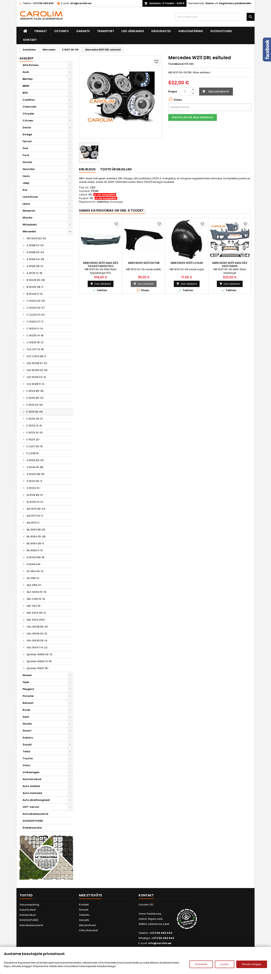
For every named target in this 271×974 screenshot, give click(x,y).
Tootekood (176, 64)
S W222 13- (33, 488)
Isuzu (26, 176)
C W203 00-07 (36, 308)
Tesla (26, 751)
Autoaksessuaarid (35, 814)
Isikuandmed (87, 925)
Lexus (26, 204)
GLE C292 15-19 (36, 599)
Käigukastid (161, 31)
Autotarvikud (32, 779)
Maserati (29, 211)
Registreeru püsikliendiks (235, 3)
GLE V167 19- (34, 606)
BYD (25, 93)
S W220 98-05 (35, 474)
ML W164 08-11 (35, 543)
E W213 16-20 (35, 432)
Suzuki (27, 744)
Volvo (26, 765)
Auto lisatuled (32, 793)
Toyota (28, 758)
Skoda (27, 724)
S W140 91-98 (35, 467)
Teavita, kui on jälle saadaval (192, 117)
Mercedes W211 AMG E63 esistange (229, 264)
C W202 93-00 (36, 301)
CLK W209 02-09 (37, 370)
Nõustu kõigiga (251, 964)
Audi (26, 72)
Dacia (27, 127)
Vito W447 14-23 (37, 647)
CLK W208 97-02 (37, 363)
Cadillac (29, 100)
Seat (26, 717)
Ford (26, 155)
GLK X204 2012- (36, 620)
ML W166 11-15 (35, 550)
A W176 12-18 (34, 273)
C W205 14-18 (35, 335)
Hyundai (29, 169)
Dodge (27, 134)
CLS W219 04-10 (36, 377)
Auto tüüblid (31, 786)
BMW (26, 86)
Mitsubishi (30, 224)
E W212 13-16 (34, 425)
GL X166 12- (33, 578)
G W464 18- (34, 564)
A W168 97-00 (35, 245)
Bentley (28, 79)
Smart (27, 731)
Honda (27, 162)
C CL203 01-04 (36, 315)
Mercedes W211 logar (187, 263)
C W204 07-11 (35, 321)
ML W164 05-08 (36, 536)
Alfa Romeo (31, 65)
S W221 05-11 (34, 481)
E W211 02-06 (35, 405)
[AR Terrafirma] (46, 858)
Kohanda (201, 964)
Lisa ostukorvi (215, 91)
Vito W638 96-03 (37, 627)
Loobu (225, 964)
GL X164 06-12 (35, 571)
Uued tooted (27, 910)
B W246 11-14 (34, 294)
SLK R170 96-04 (36, 509)
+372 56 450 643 (43, 3)
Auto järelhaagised (36, 800)
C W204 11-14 (35, 328)
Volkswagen (31, 772)
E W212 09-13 (35, 419)
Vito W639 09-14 (37, 640)
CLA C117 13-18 (35, 349)
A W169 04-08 (35, 259)
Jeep (26, 183)
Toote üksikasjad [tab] (116, 169)
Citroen (28, 120)
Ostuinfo (61, 31)
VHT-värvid (31, 807)
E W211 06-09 (35, 412)
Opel (26, 682)
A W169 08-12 (35, 266)
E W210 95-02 (35, 398)
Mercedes (29, 231)
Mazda (27, 217)
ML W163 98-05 (36, 529)
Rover (27, 710)
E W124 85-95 (35, 391)
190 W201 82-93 (36, 238)
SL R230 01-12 (35, 502)
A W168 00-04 (35, 252)
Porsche (28, 696)
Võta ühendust (88, 930)
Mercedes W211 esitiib (144, 263)
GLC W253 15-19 (36, 592)
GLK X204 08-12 (36, 613)
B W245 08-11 (35, 287)
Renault (28, 703)
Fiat (25, 148)
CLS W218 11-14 (35, 384)
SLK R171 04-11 (35, 516)
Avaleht (26, 58)
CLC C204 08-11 (36, 356)
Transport (105, 31)
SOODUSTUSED (221, 31)
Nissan (27, 675)
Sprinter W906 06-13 (39, 654)
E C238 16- (33, 453)
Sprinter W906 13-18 (39, 661)
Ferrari (27, 141)
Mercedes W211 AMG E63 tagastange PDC (100, 264)
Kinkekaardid (32, 828)
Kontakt (30, 40)
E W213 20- (33, 439)
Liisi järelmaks (132, 31)
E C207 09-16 (35, 446)
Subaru (28, 737)
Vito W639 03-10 (37, 633)
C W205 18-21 (35, 342)
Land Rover (30, 197)
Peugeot (28, 689)
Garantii (83, 31)
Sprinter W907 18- (38, 668)
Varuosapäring (190, 31)
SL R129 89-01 (35, 495)
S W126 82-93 (35, 460)
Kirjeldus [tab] (87, 169)
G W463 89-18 (35, 557)
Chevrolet (29, 107)
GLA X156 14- (34, 585)
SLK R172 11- (33, 523)
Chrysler (28, 113)
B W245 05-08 (36, 280)
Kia (25, 190)
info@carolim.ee (80, 3)
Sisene (209, 3)
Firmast (41, 31)
